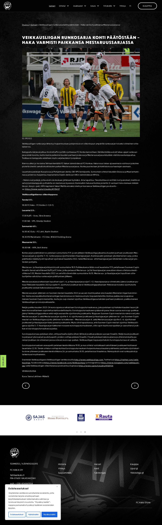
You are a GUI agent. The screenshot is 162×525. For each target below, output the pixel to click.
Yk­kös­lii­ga (135, 472)
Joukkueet (78, 6)
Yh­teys (61, 468)
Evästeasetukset (16, 514)
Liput (133, 468)
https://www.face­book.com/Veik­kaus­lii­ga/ (65, 363)
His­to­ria (62, 464)
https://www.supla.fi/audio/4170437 (42, 189)
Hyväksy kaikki (49, 514)
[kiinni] (58, 486)
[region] (33, 502)
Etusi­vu (25, 25)
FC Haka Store (143, 502)
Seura (93, 6)
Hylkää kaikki (33, 514)
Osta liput (3, 361)
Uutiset (52, 6)
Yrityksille (107, 6)
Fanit (96, 468)
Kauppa (147, 6)
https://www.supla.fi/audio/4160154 (96, 366)
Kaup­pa (134, 464)
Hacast (97, 464)
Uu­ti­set (34, 25)
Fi (130, 6)
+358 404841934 (24, 483)
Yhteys (123, 6)
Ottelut (62, 6)
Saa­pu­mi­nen (64, 472)
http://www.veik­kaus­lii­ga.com (88, 360)
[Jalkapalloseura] (7, 6)
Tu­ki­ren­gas (100, 472)
